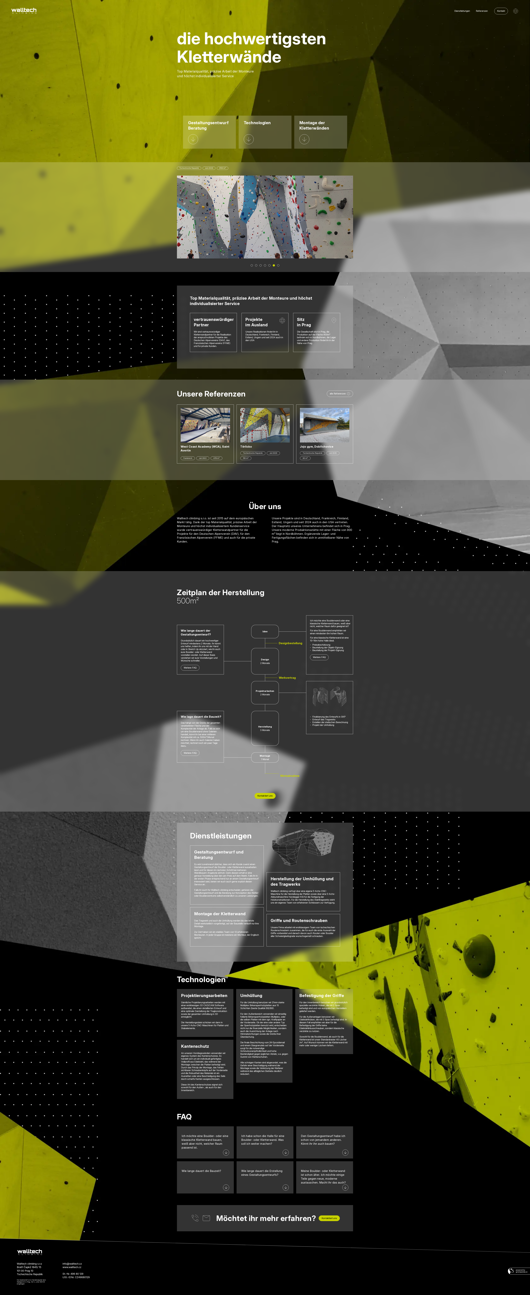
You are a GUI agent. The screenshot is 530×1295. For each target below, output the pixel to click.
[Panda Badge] (519, 1271)
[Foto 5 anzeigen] (269, 265)
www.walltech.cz (72, 1267)
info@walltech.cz (72, 1263)
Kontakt (501, 11)
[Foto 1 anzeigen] (252, 265)
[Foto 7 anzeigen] (278, 265)
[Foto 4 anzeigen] (265, 265)
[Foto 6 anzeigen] (274, 265)
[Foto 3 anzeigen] (260, 265)
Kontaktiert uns (265, 795)
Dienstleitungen (462, 11)
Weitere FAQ (190, 667)
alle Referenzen (338, 393)
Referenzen (482, 11)
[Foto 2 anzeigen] (256, 265)
